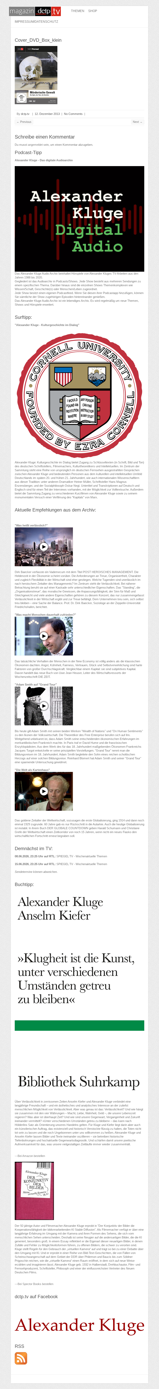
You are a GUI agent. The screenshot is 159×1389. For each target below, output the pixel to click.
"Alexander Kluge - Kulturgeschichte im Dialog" (47, 325)
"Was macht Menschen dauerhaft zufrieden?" (45, 614)
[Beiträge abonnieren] (21, 1354)
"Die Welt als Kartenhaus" (32, 770)
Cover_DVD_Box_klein (38, 40)
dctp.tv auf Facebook (36, 1296)
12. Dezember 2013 (47, 113)
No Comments (73, 113)
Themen (77, 11)
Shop (92, 11)
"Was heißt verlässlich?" (31, 525)
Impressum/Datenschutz (36, 21)
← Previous (23, 121)
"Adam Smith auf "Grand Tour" (36, 684)
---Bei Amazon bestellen (30, 1156)
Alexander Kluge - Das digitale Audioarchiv (44, 160)
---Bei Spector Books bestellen (34, 1284)
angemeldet (35, 144)
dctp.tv (25, 113)
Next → (138, 121)
